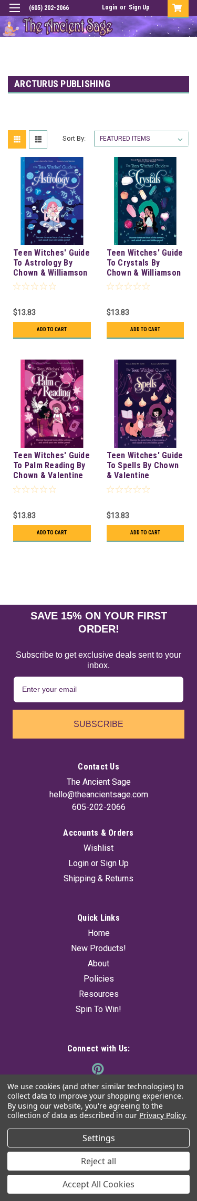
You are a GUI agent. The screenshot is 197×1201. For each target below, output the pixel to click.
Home (99, 933)
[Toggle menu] (14, 14)
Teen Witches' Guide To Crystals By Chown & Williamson (145, 263)
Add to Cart (52, 329)
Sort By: (74, 138)
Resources (99, 994)
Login (109, 7)
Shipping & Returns (98, 878)
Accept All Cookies (98, 1184)
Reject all (98, 1161)
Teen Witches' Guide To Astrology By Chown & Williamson (51, 263)
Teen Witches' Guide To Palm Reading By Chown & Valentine (51, 465)
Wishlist (98, 848)
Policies (99, 979)
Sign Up (139, 7)
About (98, 963)
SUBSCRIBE (98, 724)
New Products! (98, 948)
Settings (98, 1138)
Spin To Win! (98, 1009)
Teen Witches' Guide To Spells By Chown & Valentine (145, 465)
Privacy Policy (162, 1115)
